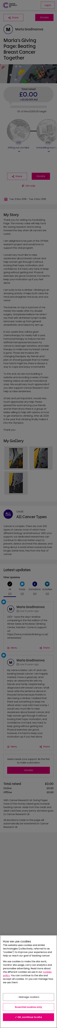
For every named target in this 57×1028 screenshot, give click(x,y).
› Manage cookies (28, 997)
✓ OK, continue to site (28, 1017)
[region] (28, 981)
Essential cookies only (28, 1007)
